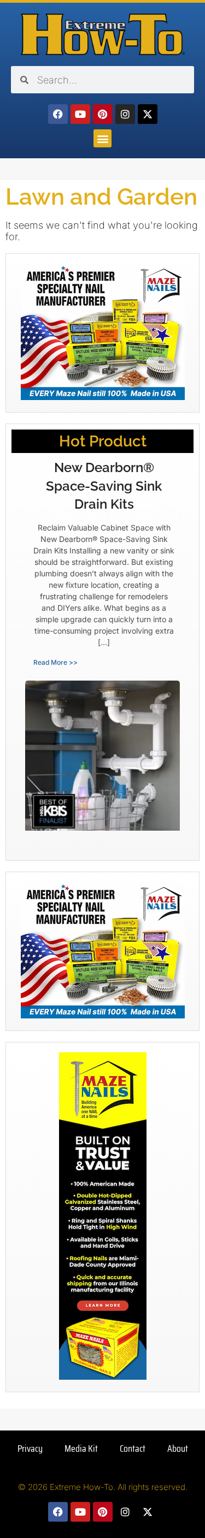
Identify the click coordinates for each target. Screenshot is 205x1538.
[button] (102, 138)
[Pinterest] (103, 114)
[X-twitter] (147, 114)
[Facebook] (58, 114)
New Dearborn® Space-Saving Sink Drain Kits (104, 486)
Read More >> (55, 662)
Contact (132, 1448)
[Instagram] (125, 114)
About (177, 1448)
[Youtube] (80, 114)
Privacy (30, 1448)
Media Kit (81, 1448)
